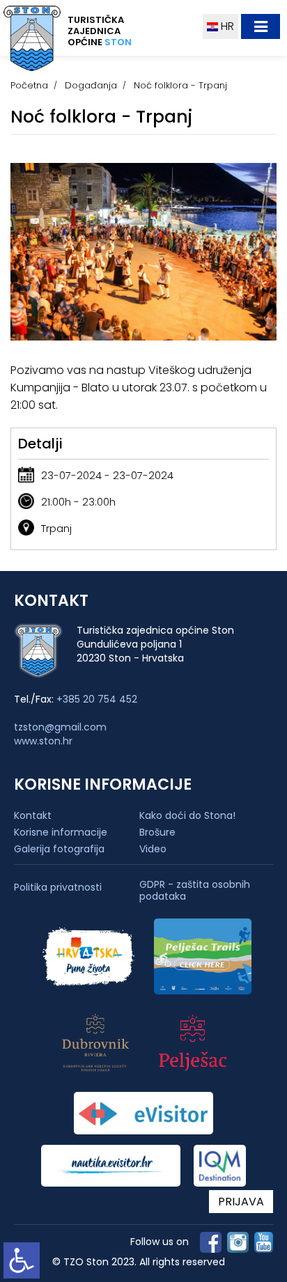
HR (226, 26)
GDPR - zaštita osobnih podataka (194, 890)
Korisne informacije (60, 832)
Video (152, 849)
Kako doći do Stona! (187, 815)
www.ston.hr (43, 741)
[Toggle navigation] (260, 26)
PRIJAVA (241, 1202)
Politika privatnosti (58, 887)
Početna (29, 85)
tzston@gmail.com (60, 727)
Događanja (91, 85)
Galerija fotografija (59, 849)
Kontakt (33, 815)
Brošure (157, 832)
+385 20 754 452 (96, 699)
